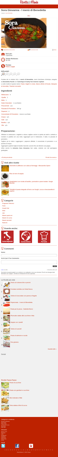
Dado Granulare (6, 103)
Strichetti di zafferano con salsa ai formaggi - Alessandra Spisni (30, 165)
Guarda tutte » (52, 349)
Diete (3, 210)
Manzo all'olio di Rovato (43, 84)
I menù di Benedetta (8, 13)
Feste (3, 205)
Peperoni (4, 111)
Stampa (54, 49)
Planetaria (3, 432)
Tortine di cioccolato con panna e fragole (23, 296)
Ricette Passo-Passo (8, 380)
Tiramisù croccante (15, 86)
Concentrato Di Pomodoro (9, 114)
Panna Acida (3, 438)
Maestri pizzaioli (6, 220)
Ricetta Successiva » (51, 157)
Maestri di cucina (7, 218)
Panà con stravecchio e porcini (20, 282)
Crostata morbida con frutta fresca (21, 289)
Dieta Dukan (3, 422)
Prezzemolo (5, 105)
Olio (2, 125)
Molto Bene (3, 426)
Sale (2, 119)
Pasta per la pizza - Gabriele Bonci (21, 309)
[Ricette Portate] (46, 237)
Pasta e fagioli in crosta (28, 84)
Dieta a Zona (3, 423)
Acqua (3, 117)
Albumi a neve (4, 431)
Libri (3, 213)
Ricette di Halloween (5, 421)
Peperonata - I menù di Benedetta (21, 302)
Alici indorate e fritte (16, 398)
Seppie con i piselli (16, 322)
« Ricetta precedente (6, 157)
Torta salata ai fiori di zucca (18, 405)
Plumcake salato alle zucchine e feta (22, 315)
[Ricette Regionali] (9, 237)
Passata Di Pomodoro (8, 108)
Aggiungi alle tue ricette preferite (9, 49)
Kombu (2, 440)
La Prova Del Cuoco (5, 425)
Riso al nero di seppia (17, 173)
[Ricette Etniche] (28, 237)
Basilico (3, 122)
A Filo (2, 434)
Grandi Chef (5, 208)
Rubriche (4, 222)
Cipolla (3, 97)
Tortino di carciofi (15, 329)
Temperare (3, 436)
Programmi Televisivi (8, 203)
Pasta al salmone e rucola (18, 335)
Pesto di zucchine (15, 382)
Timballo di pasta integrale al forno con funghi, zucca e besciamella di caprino (32, 190)
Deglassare (3, 437)
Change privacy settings (36, 452)
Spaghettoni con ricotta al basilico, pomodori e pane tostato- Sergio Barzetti (31, 182)
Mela (3, 100)
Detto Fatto (3, 427)
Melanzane (5, 94)
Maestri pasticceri (7, 215)
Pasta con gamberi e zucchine (19, 390)
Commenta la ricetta (34, 49)
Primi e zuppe (10, 66)
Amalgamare (3, 435)
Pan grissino (14, 342)
